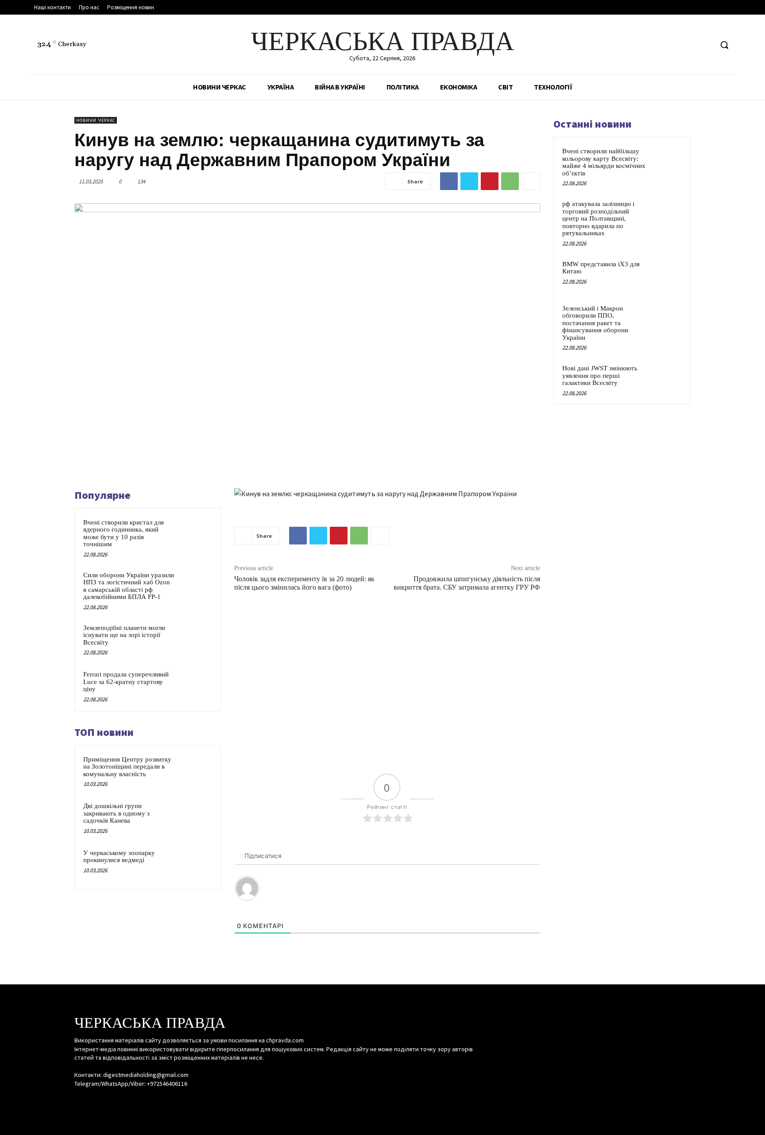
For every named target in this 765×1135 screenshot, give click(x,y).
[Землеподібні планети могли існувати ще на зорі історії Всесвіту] (195, 639)
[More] (531, 181)
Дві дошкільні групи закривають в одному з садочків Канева (116, 813)
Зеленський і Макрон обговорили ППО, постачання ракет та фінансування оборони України (595, 323)
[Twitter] (705, 45)
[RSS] (689, 45)
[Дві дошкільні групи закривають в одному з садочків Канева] (195, 817)
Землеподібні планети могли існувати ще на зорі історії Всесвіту (124, 635)
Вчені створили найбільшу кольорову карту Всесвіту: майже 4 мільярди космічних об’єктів (603, 162)
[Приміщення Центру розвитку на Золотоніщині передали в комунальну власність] (195, 771)
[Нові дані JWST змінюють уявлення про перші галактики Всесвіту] (666, 378)
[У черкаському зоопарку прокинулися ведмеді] (195, 864)
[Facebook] (672, 45)
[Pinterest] (489, 181)
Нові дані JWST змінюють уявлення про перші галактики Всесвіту (600, 375)
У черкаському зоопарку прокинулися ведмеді (119, 856)
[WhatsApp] (510, 181)
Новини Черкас (95, 120)
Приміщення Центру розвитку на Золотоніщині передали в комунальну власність (127, 766)
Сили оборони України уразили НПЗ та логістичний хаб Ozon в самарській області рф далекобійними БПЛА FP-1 (128, 586)
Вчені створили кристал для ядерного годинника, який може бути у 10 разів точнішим (123, 533)
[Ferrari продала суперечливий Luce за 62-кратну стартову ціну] (195, 686)
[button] (724, 44)
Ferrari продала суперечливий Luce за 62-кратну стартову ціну (126, 681)
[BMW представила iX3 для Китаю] (666, 274)
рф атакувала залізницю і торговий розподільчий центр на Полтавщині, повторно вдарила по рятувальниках (598, 218)
